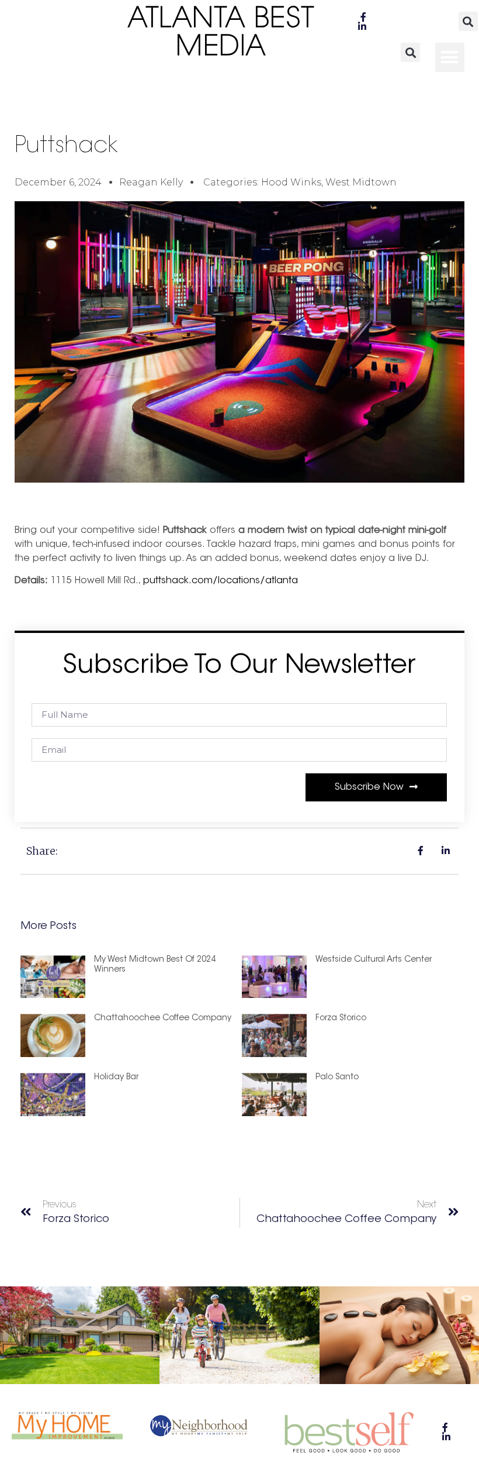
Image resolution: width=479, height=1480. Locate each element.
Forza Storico (340, 1018)
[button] (468, 21)
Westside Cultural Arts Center (373, 960)
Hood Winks (291, 182)
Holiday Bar (116, 1077)
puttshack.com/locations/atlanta (220, 581)
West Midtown (361, 182)
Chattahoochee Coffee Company (162, 1018)
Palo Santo (337, 1077)
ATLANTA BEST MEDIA (221, 34)
